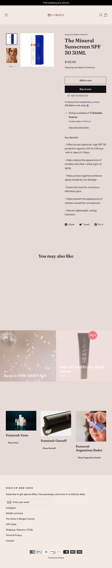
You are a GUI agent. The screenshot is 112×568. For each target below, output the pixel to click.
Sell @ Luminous (14, 513)
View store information (79, 127)
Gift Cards (11, 524)
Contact (10, 540)
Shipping (69, 67)
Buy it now (85, 89)
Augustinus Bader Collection (76, 34)
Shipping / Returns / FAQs (19, 529)
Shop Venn (13, 442)
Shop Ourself (49, 448)
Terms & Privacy (14, 535)
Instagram (11, 507)
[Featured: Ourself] (56, 423)
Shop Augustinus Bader (89, 457)
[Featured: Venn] (21, 420)
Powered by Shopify (56, 558)
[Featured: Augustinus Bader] (91, 426)
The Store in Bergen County (20, 518)
